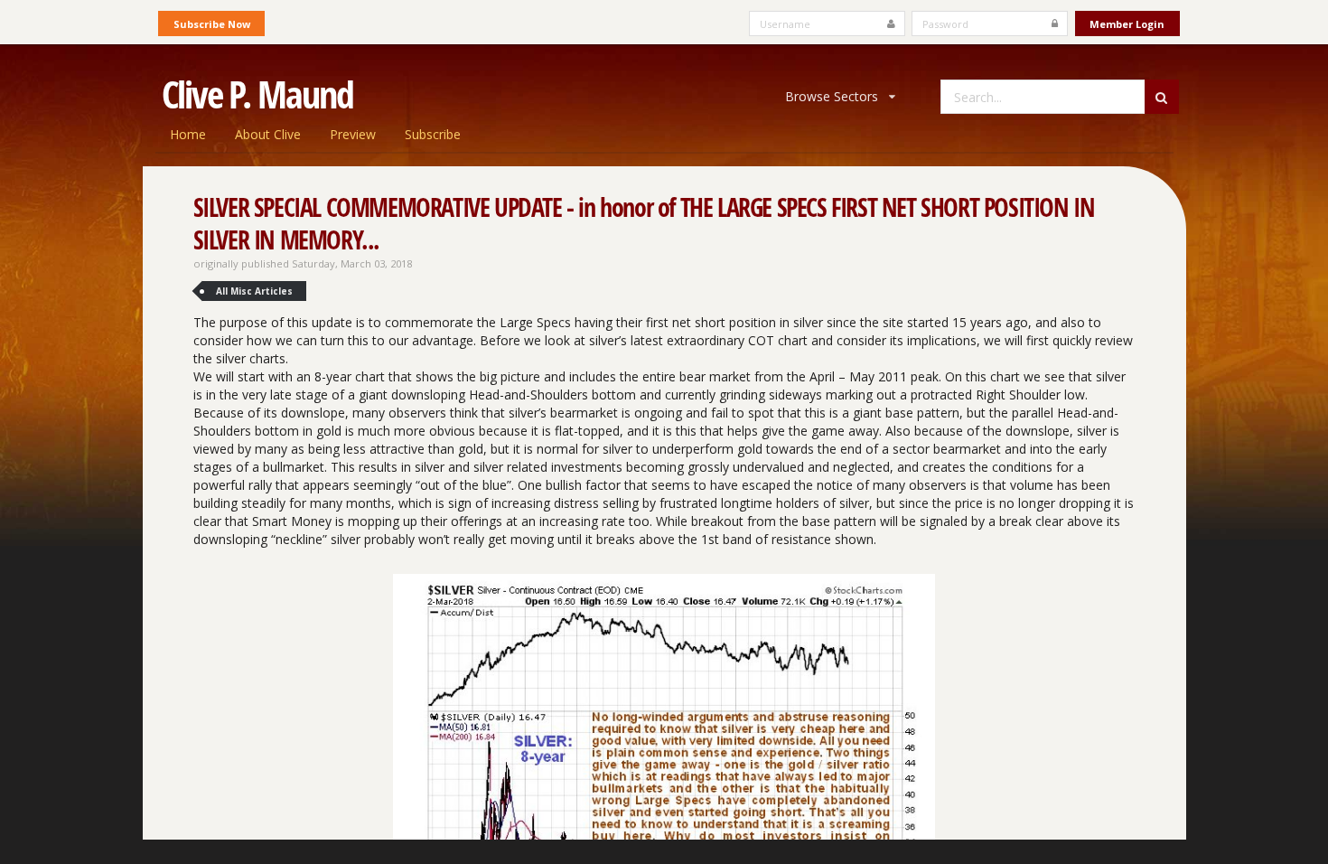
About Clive (268, 134)
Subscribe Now (211, 24)
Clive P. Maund (257, 94)
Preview (353, 134)
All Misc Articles (254, 291)
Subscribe (433, 134)
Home (188, 134)
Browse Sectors (831, 96)
